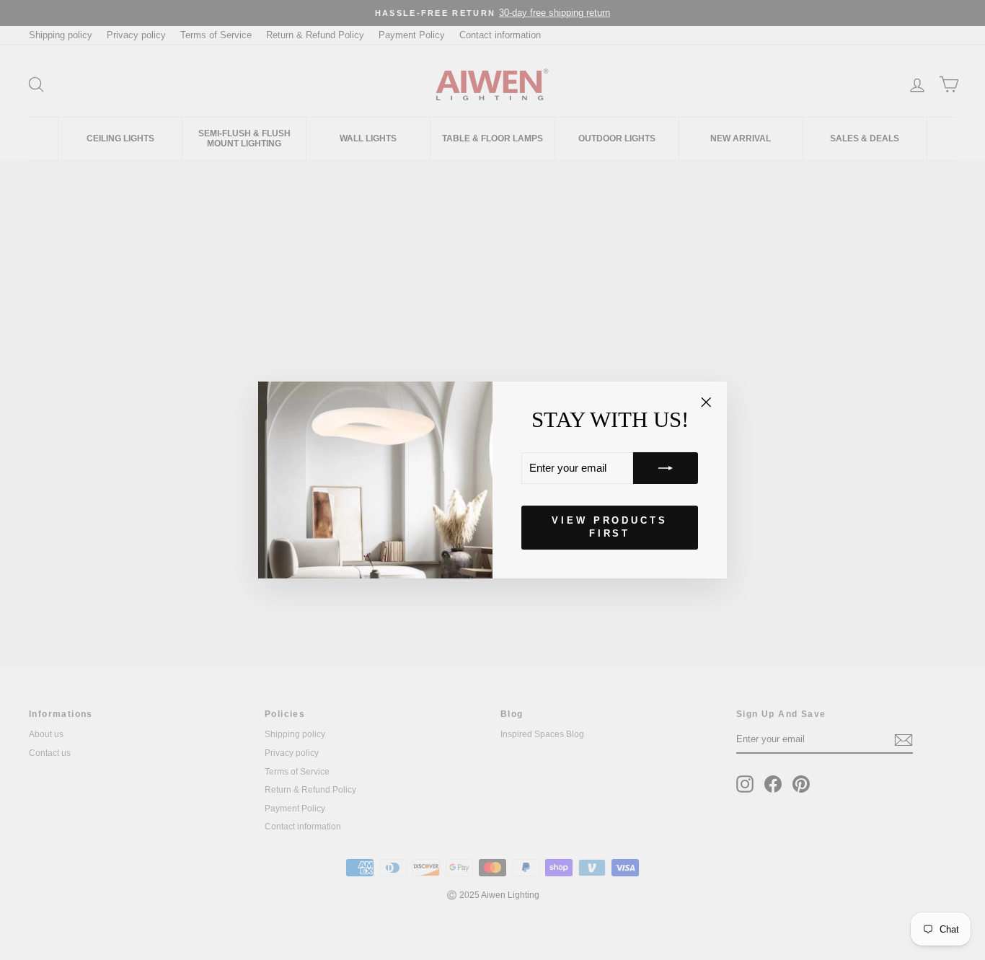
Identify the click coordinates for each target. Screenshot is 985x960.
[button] (665, 468)
